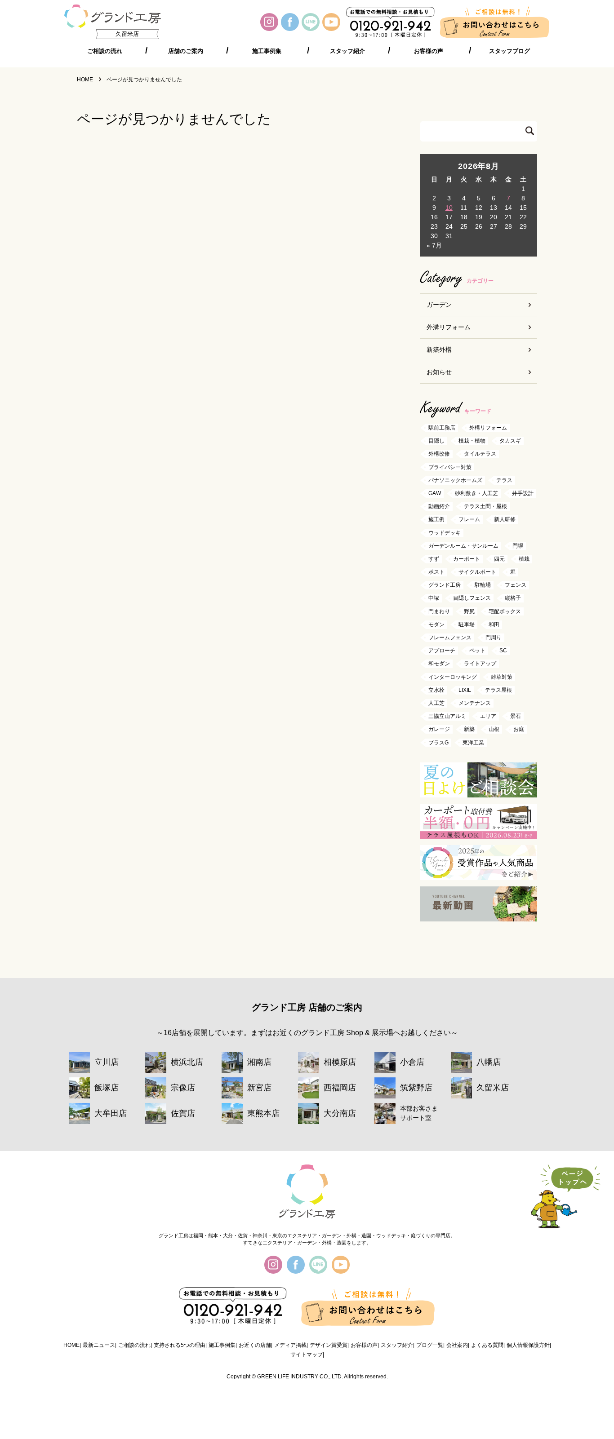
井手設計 (523, 493)
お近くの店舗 (255, 1345)
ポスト (436, 572)
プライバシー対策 (450, 467)
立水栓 (436, 690)
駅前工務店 (441, 428)
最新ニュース (99, 1345)
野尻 (469, 611)
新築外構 (439, 349)
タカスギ (510, 441)
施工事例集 (266, 51)
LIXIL (464, 690)
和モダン (439, 664)
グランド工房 (444, 585)
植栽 (524, 559)
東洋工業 (473, 742)
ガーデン (439, 304)
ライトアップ (480, 664)
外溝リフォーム (449, 327)
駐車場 (466, 624)
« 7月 (434, 245)
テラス (504, 480)
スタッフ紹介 (347, 51)
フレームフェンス (450, 637)
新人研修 (505, 520)
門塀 (517, 546)
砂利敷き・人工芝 (476, 493)
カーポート (466, 559)
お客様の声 (428, 51)
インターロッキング (452, 677)
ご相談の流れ (104, 51)
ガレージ (439, 729)
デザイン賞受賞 (328, 1345)
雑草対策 (501, 677)
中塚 (433, 598)
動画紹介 (439, 507)
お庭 (518, 729)
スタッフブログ (509, 51)
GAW (434, 493)
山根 (494, 729)
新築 (469, 729)
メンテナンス (474, 703)
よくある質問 (487, 1345)
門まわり (439, 611)
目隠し (436, 441)
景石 (515, 716)
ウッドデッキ (444, 533)
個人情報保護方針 (528, 1345)
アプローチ (441, 651)
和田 (494, 624)
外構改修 (439, 454)
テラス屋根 (498, 690)
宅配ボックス (505, 611)
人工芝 (436, 703)
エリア (488, 716)
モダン (436, 624)
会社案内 (457, 1345)
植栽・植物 (471, 441)
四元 (499, 559)
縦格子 (513, 598)
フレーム (469, 520)
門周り (493, 637)
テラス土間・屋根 (485, 507)
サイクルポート (477, 572)
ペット (477, 651)
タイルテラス (480, 454)
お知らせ (439, 372)
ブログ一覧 (429, 1345)
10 (449, 207)
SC (503, 651)
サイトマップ (306, 1354)
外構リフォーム (488, 428)
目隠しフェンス (472, 598)
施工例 (436, 520)
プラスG (438, 742)
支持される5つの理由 (179, 1345)
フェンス (515, 585)
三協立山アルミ (447, 716)
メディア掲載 (290, 1345)
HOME (71, 1345)
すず (433, 559)
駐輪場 (483, 585)
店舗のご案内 (185, 51)
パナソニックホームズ (455, 480)
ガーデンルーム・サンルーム (463, 546)
